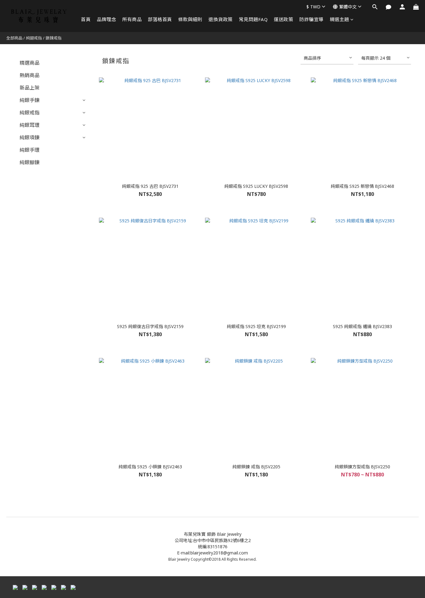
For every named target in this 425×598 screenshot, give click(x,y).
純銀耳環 (30, 125)
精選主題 (339, 19)
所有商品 (132, 19)
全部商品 (14, 38)
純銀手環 (30, 149)
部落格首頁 (160, 19)
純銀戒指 (34, 38)
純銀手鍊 (30, 100)
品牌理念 (106, 19)
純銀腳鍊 (30, 162)
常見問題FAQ (253, 19)
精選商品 (30, 62)
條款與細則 (190, 19)
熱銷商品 (30, 75)
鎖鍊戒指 (53, 38)
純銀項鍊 (30, 137)
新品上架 (30, 87)
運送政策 (283, 19)
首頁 (86, 19)
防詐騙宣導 (311, 19)
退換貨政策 (220, 19)
